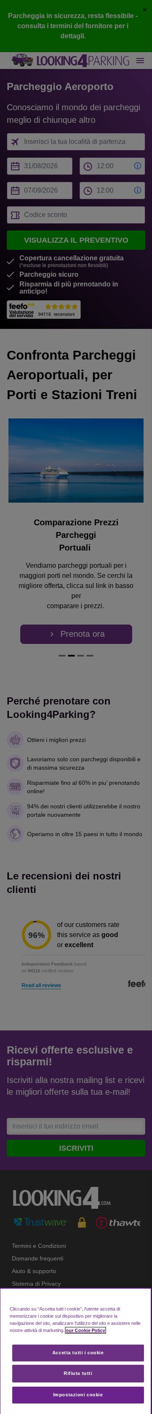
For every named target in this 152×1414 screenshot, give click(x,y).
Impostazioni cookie (78, 1394)
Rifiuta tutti (78, 1373)
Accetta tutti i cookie (78, 1352)
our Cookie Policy (85, 1330)
